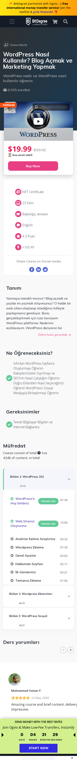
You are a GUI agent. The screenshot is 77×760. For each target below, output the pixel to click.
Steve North (18, 45)
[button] (56, 21)
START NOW (38, 748)
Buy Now (33, 166)
